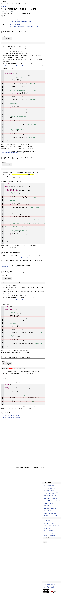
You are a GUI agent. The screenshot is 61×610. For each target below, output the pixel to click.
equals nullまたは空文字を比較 (49, 488)
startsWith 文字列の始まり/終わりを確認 (51, 492)
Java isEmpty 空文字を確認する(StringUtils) (10, 417)
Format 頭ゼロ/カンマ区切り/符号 (50, 515)
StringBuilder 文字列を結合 (49, 485)
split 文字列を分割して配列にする (50, 510)
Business (28, 3)
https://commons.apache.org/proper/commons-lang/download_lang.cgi (16, 257)
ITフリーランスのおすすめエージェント (51, 533)
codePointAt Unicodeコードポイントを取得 (52, 500)
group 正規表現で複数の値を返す (50, 508)
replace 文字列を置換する (49, 511)
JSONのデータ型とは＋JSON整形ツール (51, 525)
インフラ (15, 3)
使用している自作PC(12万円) (49, 587)
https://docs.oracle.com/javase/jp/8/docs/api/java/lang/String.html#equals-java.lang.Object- (22, 65)
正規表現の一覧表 (47, 528)
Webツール (21, 3)
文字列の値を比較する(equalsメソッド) (18, 19)
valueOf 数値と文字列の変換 (49, 505)
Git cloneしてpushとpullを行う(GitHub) (51, 586)
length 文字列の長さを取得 (49, 493)
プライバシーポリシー (42, 467)
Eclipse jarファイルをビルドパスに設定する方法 (12, 266)
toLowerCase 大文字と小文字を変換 (50, 495)
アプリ (9, 3)
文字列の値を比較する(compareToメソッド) (19, 24)
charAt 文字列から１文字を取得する (50, 498)
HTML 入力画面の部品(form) (49, 584)
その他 (34, 3)
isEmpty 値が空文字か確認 (49, 490)
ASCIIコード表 (46, 527)
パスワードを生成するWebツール (50, 523)
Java (6, 6)
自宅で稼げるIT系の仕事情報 (49, 535)
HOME (2, 6)
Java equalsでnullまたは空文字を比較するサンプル (12, 152)
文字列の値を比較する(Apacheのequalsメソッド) (20, 21)
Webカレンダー (47, 520)
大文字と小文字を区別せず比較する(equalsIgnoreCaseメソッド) (24, 26)
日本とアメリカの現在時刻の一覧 (50, 530)
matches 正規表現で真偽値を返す (50, 506)
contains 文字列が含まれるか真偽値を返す (52, 513)
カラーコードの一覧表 (48, 522)
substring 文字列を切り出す (49, 503)
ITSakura (3, 1)
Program (3, 3)
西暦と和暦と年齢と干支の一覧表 (50, 532)
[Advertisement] (23, 429)
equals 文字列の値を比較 (48, 487)
